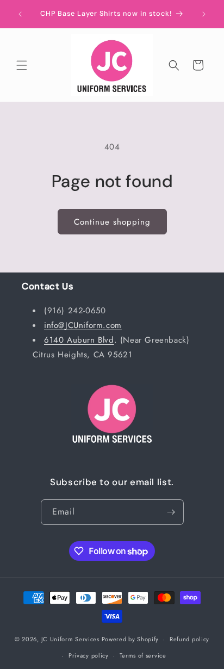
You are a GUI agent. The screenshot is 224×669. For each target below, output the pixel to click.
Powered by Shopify (130, 639)
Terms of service (143, 655)
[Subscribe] (171, 512)
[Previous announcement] (20, 14)
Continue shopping (112, 222)
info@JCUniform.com (83, 325)
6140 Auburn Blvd (79, 340)
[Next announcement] (204, 14)
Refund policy (189, 639)
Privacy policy (89, 655)
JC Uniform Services (70, 639)
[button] (22, 65)
